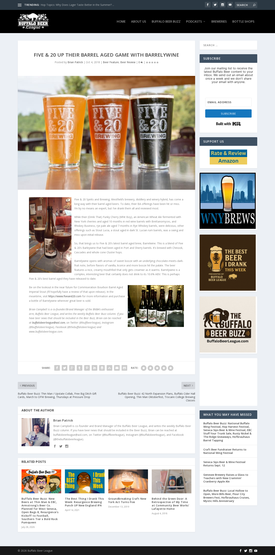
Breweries (219, 22)
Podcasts (194, 22)
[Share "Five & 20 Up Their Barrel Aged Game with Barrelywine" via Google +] (72, 368)
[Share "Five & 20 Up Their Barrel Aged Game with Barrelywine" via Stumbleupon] (109, 368)
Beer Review (127, 62)
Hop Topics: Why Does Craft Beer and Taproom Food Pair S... (78, 5)
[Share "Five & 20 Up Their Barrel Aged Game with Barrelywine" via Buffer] (102, 368)
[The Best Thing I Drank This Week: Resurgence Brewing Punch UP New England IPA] (85, 481)
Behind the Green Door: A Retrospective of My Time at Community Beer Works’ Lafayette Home (170, 504)
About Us (138, 22)
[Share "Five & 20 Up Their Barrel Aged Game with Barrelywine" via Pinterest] (87, 368)
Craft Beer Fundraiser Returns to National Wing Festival (224, 451)
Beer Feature (111, 62)
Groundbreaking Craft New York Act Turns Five (127, 500)
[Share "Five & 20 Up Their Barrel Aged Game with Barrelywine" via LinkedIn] (94, 368)
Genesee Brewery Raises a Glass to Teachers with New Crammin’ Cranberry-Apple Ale (225, 478)
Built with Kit (228, 123)
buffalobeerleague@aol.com (48, 322)
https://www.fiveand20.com (64, 296)
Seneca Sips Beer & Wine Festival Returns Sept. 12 (224, 463)
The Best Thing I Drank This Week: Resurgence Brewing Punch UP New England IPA (84, 502)
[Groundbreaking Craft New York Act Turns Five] (128, 481)
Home (121, 22)
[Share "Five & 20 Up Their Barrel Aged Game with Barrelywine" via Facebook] (57, 368)
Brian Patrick (75, 62)
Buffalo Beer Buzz (166, 22)
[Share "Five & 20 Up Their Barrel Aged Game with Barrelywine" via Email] (117, 368)
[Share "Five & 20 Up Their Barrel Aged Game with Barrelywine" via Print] (124, 368)
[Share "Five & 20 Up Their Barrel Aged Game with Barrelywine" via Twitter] (64, 368)
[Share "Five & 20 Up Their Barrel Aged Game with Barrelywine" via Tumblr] (79, 368)
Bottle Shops (243, 22)
